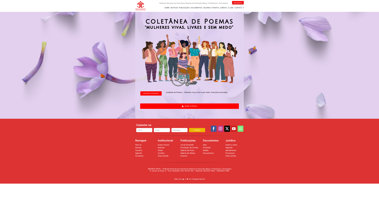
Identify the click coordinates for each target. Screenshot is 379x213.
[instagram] (220, 129)
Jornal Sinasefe (187, 145)
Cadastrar (197, 130)
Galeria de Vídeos (187, 153)
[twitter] (227, 129)
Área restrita (163, 156)
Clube (160, 150)
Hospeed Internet (198, 179)
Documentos (208, 153)
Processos (230, 153)
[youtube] (234, 129)
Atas (205, 145)
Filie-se (138, 145)
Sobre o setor (231, 145)
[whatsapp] (240, 129)
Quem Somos (163, 145)
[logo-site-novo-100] (140, 2)
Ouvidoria (139, 156)
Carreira (138, 150)
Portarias (207, 148)
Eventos (183, 156)
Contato (161, 153)
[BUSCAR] (243, 8)
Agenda (138, 153)
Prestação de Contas (189, 148)
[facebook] (214, 129)
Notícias (161, 148)
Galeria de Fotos (187, 150)
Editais (205, 150)
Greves (138, 148)
